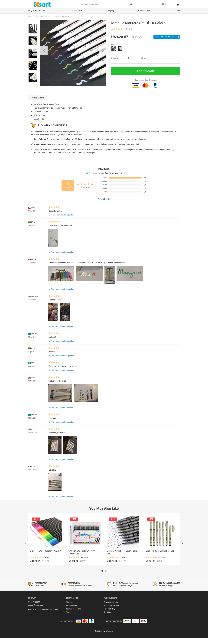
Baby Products (77, 11)
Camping (110, 11)
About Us (69, 602)
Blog (68, 612)
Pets (178, 11)
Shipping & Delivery (111, 605)
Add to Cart (146, 71)
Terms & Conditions (73, 609)
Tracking (107, 612)
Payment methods (111, 602)
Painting (56, 17)
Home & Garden (144, 11)
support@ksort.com (35, 605)
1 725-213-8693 (34, 602)
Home (30, 17)
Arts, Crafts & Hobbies (36, 11)
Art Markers (66, 17)
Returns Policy (71, 605)
